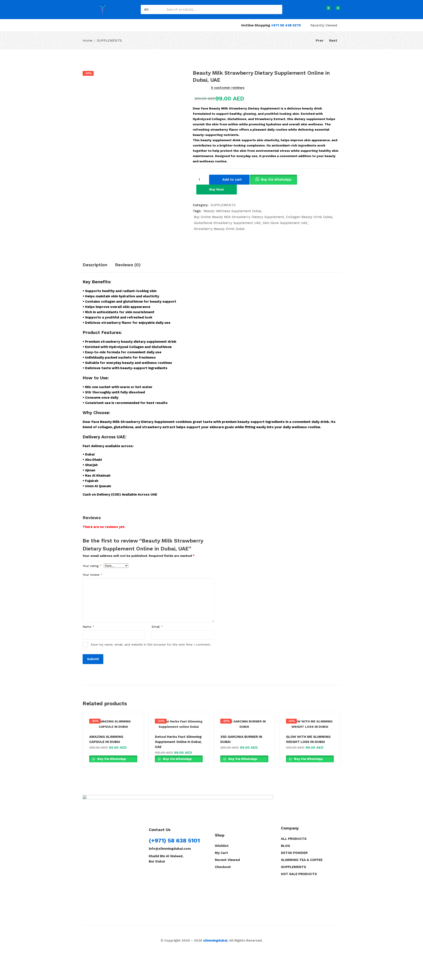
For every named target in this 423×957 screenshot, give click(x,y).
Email (157, 626)
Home (87, 41)
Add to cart (232, 179)
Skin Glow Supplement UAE (285, 223)
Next (333, 41)
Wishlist (222, 846)
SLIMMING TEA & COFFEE (302, 860)
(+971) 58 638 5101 (174, 840)
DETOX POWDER (294, 853)
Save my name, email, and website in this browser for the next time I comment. (151, 644)
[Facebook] (151, 872)
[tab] (99, 265)
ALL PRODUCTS (293, 839)
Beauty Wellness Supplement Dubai (232, 211)
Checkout (223, 867)
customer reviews (228, 88)
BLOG (285, 846)
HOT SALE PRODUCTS (299, 874)
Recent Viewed (227, 860)
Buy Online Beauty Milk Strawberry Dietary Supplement (239, 217)
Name (88, 626)
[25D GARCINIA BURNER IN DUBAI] (244, 724)
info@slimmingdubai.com (170, 849)
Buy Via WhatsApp (276, 179)
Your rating (92, 566)
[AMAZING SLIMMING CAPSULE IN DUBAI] (113, 724)
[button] (336, 10)
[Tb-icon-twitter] (171, 872)
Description (95, 264)
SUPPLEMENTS (109, 41)
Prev (319, 41)
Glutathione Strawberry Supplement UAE (227, 223)
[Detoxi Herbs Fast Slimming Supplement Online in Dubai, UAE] (179, 724)
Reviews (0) (128, 264)
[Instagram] (161, 872)
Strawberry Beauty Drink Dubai (219, 229)
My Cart (221, 853)
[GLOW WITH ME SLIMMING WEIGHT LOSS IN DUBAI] (310, 724)
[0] (325, 10)
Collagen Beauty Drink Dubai (309, 217)
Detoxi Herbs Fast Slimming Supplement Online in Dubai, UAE (178, 742)
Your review (93, 574)
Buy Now (216, 189)
